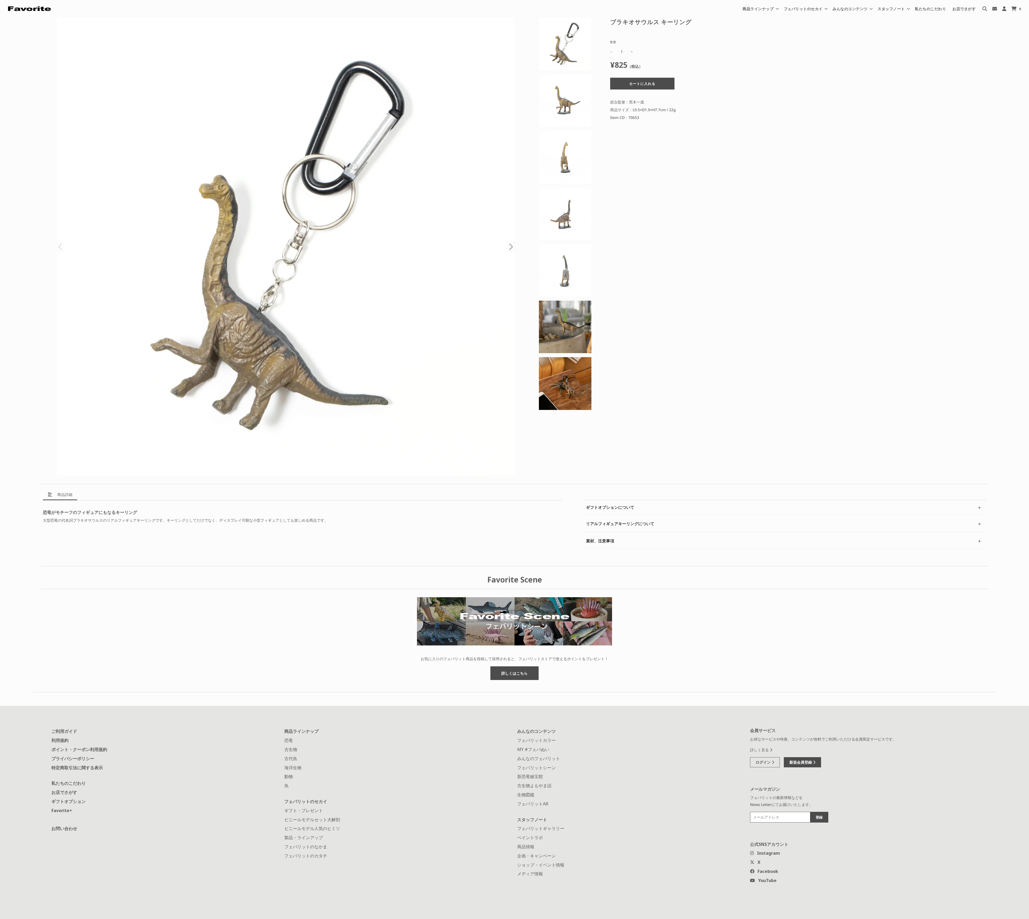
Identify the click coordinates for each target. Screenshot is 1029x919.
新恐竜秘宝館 (530, 776)
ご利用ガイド (64, 731)
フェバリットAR (532, 804)
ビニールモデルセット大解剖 (312, 820)
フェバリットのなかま (305, 847)
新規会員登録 (801, 762)
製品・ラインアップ (303, 837)
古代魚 (290, 758)
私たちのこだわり (930, 8)
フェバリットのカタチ (305, 856)
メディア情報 (530, 874)
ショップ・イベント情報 (540, 865)
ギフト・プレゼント (303, 810)
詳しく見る (760, 749)
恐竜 (288, 740)
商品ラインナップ (301, 731)
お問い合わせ (64, 828)
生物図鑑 (525, 795)
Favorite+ (61, 810)
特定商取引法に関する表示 (77, 768)
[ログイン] (1004, 8)
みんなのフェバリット (538, 758)
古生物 (290, 749)
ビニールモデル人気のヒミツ (312, 828)
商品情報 (525, 847)
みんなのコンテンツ (536, 731)
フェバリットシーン (536, 768)
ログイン (764, 762)
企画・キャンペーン (536, 856)
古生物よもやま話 (534, 786)
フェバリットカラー (536, 740)
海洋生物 (292, 768)
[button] (510, 247)
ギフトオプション (68, 801)
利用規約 (60, 740)
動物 (288, 776)
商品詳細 (64, 494)
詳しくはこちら (514, 673)
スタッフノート (532, 820)
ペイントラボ (530, 837)
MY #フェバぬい (533, 749)
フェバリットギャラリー (540, 828)
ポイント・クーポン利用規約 (79, 749)
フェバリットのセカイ (305, 801)
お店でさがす (964, 8)
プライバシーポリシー (72, 758)
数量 (613, 42)
